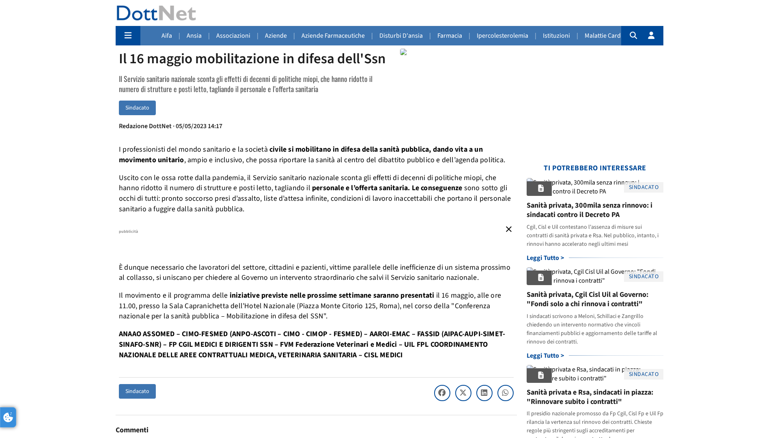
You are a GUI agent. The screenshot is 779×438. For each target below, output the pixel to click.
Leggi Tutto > (545, 257)
